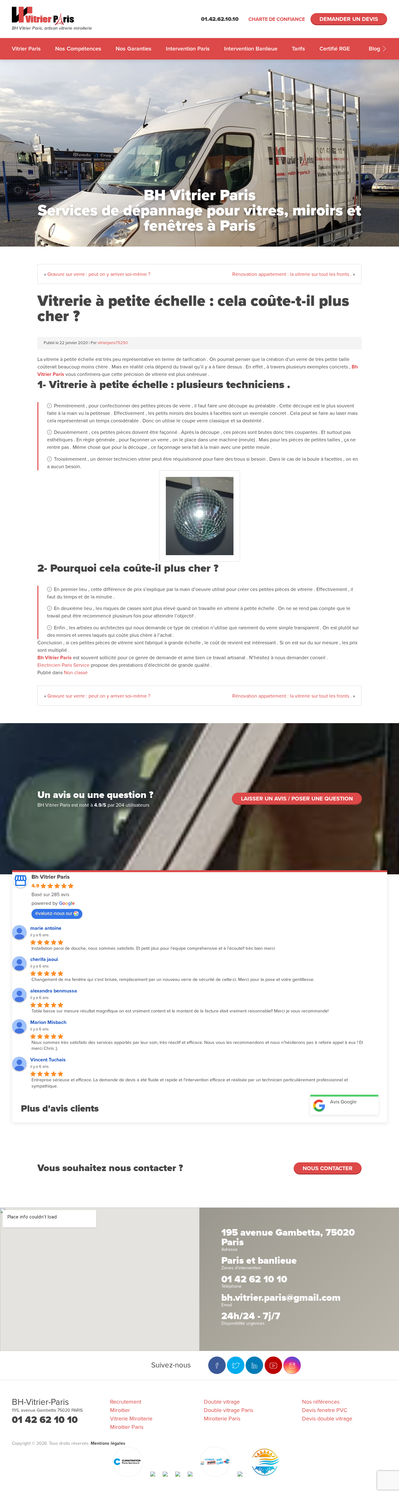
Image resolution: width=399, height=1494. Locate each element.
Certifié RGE (335, 48)
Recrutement (125, 1401)
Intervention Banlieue (250, 48)
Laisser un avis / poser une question (297, 798)
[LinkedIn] (254, 1365)
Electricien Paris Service (63, 665)
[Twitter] (235, 1365)
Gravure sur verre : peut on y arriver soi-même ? (98, 274)
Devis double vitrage (327, 1418)
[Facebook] (217, 1365)
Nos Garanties (133, 48)
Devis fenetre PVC (324, 1410)
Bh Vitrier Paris (54, 658)
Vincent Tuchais (48, 1060)
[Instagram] (292, 1365)
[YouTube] (273, 1365)
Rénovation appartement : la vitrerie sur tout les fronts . (292, 274)
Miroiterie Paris (222, 1418)
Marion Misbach (48, 1022)
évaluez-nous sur (53, 913)
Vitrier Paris (26, 48)
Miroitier (120, 1410)
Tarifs (298, 48)
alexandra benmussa (53, 991)
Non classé (76, 673)
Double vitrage (222, 1401)
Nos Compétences (78, 48)
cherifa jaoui (44, 959)
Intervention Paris (188, 48)
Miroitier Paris (126, 1427)
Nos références (320, 1401)
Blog (375, 48)
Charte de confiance (276, 19)
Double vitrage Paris (228, 1410)
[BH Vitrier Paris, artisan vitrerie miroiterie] (59, 16)
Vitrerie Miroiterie (131, 1418)
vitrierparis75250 (113, 342)
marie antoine (45, 928)
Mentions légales (108, 1443)
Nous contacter (328, 1168)
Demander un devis (349, 19)
